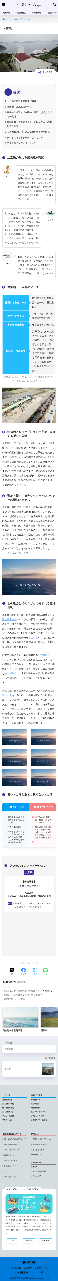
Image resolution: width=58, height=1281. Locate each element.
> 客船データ (41, 1268)
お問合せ (29, 1240)
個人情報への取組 (39, 1171)
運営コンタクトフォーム (42, 1139)
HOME (31, 1262)
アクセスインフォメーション (21, 143)
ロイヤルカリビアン (11, 1160)
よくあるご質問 (38, 1150)
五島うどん (36, 990)
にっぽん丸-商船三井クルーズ (15, 1139)
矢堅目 (34, 637)
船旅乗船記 (21, 13)
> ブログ (34, 1272)
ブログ (12, 1240)
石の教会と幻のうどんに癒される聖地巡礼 (28, 132)
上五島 (8, 990)
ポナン (6, 1171)
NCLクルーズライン (11, 1166)
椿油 (48, 990)
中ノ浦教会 (11, 673)
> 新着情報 (15, 1268)
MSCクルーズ (9, 1155)
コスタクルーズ (10, 1177)
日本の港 (21, 981)
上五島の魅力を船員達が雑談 (21, 101)
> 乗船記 (28, 1268)
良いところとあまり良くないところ (25, 137)
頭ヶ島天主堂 (9, 619)
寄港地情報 (36, 13)
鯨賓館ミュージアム (15, 999)
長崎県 (19, 995)
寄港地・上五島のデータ (19, 106)
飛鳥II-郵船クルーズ (11, 1144)
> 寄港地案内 (21, 1272)
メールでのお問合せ (40, 1144)
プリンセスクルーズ (11, 1150)
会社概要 (45, 1240)
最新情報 (6, 13)
